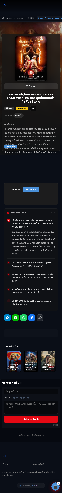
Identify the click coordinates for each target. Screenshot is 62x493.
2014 (10, 108)
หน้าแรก (9, 18)
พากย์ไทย (32, 189)
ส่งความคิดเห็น (32, 419)
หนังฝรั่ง (20, 18)
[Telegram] (7, 317)
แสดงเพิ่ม (10, 146)
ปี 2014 (31, 18)
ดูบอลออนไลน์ (38, 464)
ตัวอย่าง (32, 86)
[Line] (15, 317)
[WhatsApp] (23, 317)
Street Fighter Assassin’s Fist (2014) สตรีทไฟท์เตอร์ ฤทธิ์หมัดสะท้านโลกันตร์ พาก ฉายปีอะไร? (32, 278)
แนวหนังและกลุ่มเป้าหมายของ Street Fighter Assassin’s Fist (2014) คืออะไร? (32, 291)
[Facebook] (31, 317)
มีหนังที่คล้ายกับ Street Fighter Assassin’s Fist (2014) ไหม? (31, 302)
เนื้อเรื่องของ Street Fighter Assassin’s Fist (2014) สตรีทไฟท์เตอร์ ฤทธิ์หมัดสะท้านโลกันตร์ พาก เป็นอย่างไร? (33, 224)
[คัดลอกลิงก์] (40, 317)
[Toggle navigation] (57, 6)
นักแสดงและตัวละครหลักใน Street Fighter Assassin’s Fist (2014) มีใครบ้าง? (31, 264)
